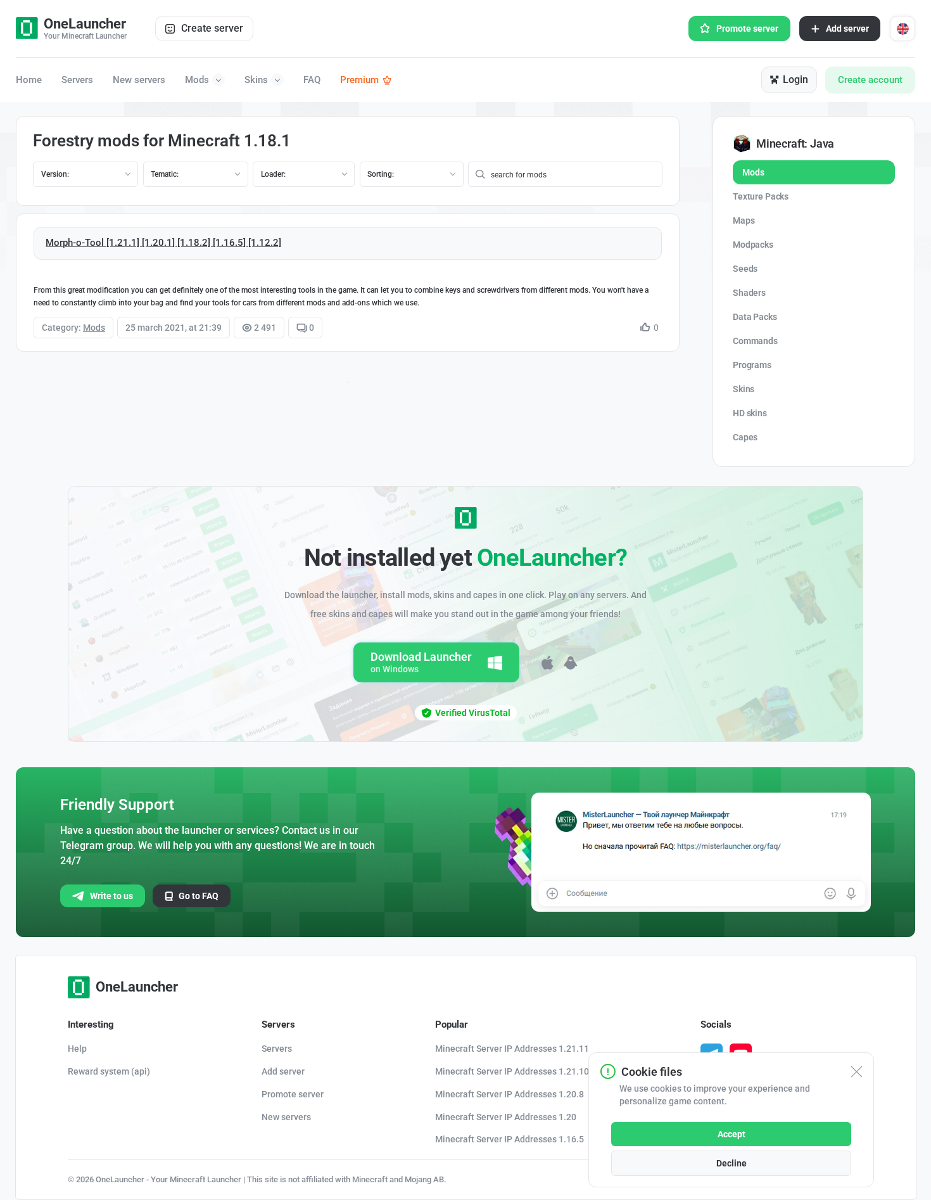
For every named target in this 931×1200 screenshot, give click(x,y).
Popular (451, 1024)
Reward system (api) (109, 1071)
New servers (139, 80)
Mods (197, 80)
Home (29, 80)
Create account (870, 80)
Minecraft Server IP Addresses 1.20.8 (509, 1094)
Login (795, 79)
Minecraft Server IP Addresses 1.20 (505, 1117)
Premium (359, 80)
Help (77, 1049)
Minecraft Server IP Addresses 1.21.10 (512, 1071)
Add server (847, 28)
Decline (731, 1163)
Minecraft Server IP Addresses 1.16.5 (509, 1139)
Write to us (111, 896)
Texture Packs (760, 196)
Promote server (747, 28)
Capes (745, 437)
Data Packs (755, 317)
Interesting (91, 1024)
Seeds (745, 269)
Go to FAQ (198, 896)
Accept (731, 1134)
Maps (743, 220)
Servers (77, 80)
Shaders (749, 293)
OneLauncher (137, 987)
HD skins (750, 413)
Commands (755, 341)
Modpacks (753, 244)
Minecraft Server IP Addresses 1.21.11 (512, 1049)
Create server (212, 28)
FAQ (311, 80)
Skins (256, 80)
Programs (752, 365)
